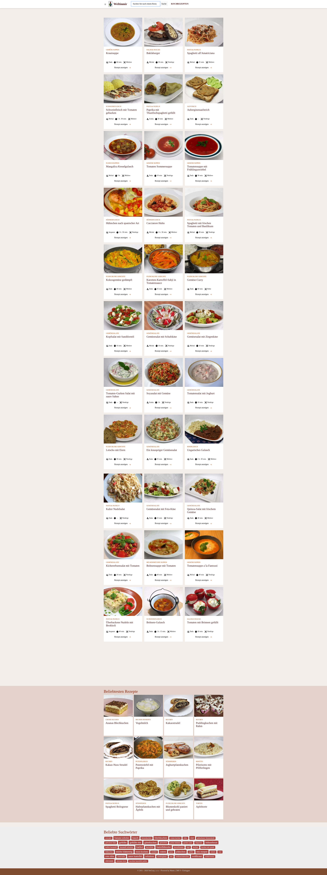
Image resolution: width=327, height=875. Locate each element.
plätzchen (180, 851)
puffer (191, 852)
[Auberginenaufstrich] (204, 89)
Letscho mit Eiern (115, 450)
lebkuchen (109, 852)
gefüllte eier (135, 842)
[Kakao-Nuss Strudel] (118, 747)
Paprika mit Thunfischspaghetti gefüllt (161, 111)
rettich (213, 852)
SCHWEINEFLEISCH (113, 106)
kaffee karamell (111, 847)
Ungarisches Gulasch (198, 450)
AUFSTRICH (191, 106)
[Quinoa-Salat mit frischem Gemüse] (204, 488)
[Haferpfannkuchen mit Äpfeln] (148, 789)
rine (220, 852)
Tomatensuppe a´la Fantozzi (202, 565)
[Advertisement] (163, 661)
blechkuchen (161, 837)
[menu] (105, 4)
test (171, 856)
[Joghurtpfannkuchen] (178, 747)
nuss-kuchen (142, 851)
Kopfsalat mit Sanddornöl (120, 336)
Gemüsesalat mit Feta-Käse (161, 508)
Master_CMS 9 (175, 871)
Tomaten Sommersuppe (159, 166)
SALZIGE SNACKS (153, 50)
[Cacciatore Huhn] (163, 202)
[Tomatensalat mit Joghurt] (204, 372)
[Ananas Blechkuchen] (118, 706)
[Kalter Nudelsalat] (123, 488)
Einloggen (186, 871)
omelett (154, 852)
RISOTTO (199, 761)
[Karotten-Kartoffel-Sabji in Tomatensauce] (163, 259)
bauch (135, 837)
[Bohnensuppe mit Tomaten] (163, 544)
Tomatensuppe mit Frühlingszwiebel (197, 168)
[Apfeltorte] (208, 789)
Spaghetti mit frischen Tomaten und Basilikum (200, 225)
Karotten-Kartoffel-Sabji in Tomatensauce (161, 281)
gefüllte (122, 842)
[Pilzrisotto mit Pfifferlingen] (208, 747)
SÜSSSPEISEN (171, 761)
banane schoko (122, 837)
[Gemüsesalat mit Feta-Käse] (163, 488)
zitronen (109, 861)
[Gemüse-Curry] (204, 259)
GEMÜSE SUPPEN (112, 50)
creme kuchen (175, 838)
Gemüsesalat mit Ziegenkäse (202, 336)
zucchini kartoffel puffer (138, 861)
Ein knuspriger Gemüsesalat (162, 450)
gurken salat (187, 843)
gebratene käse (110, 843)
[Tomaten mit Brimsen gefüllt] (204, 601)
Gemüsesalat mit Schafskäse (162, 336)
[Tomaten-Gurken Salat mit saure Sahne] (123, 372)
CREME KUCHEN (112, 720)
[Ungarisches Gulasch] (204, 429)
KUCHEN (169, 720)
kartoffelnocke (164, 847)
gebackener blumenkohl (205, 838)
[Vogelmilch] (148, 706)
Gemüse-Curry (195, 279)
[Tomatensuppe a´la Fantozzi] (204, 544)
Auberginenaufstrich (198, 109)
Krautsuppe (112, 53)
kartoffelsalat (178, 847)
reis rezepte (202, 851)
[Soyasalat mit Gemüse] (163, 372)
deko (185, 838)
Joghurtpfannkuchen (177, 764)
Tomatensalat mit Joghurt (201, 393)
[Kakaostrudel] (178, 706)
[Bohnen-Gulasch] (163, 601)
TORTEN (199, 803)
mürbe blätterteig (124, 851)
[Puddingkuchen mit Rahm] (208, 706)
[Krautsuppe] (123, 32)
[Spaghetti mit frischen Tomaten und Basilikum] (204, 202)
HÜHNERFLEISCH (112, 220)
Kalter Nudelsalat (115, 508)
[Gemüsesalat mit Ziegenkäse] (204, 315)
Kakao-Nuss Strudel (116, 764)
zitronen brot (121, 861)
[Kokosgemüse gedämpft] (123, 259)
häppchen (198, 843)
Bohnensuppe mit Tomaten (161, 565)
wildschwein (209, 856)
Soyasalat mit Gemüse (158, 393)
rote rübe (109, 856)
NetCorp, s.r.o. (153, 871)
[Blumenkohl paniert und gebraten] (178, 789)
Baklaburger (153, 53)
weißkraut (197, 856)
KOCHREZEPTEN (180, 4)
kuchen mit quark (207, 847)
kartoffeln (149, 847)
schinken (149, 856)
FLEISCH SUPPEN (112, 163)
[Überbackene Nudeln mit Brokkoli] (123, 601)
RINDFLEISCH (192, 447)
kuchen (195, 847)
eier (192, 837)
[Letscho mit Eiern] (123, 429)
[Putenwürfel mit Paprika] (148, 747)
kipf (188, 847)
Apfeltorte (201, 806)
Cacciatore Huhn (156, 223)
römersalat (121, 856)
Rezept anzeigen (121, 67)
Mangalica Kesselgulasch (119, 166)
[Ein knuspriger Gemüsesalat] (163, 429)
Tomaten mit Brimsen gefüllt (202, 622)
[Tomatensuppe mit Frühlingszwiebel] (204, 145)
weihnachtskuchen (182, 856)
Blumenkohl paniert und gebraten (177, 808)
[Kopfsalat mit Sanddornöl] (123, 315)
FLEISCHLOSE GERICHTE (115, 276)
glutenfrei (163, 843)
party (171, 852)
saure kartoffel (135, 856)
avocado (108, 838)
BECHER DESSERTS (143, 720)
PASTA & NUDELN (194, 50)
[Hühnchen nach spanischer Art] (123, 202)
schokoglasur (162, 856)
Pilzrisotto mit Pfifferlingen (203, 766)
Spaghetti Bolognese (117, 806)
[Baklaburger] (163, 32)
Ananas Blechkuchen (117, 722)
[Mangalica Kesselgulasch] (123, 145)
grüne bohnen (175, 843)
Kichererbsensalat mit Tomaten (122, 565)
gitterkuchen (150, 842)
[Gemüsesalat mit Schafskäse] (163, 315)
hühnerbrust (211, 842)
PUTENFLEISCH (142, 761)
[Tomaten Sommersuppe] (163, 145)
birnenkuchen (146, 838)
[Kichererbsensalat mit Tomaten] (123, 544)
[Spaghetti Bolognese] (118, 789)
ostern (163, 851)
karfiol (139, 847)
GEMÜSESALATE (112, 333)
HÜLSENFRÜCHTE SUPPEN (157, 562)
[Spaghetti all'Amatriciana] (204, 32)
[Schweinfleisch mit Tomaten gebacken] (123, 89)
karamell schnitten (126, 847)
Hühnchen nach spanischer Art (122, 223)
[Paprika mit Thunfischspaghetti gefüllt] (163, 89)
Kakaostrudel (173, 722)
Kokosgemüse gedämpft (119, 279)
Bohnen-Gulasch (156, 622)
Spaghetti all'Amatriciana (200, 53)
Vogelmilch (142, 722)
